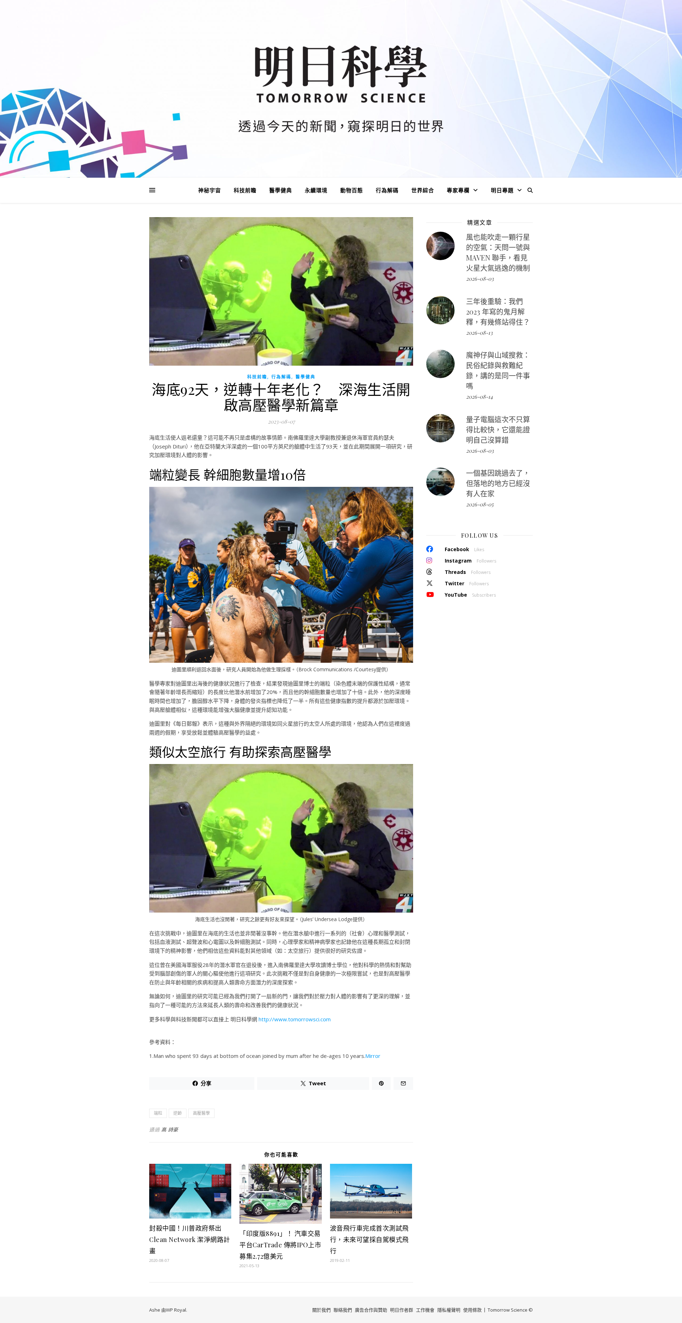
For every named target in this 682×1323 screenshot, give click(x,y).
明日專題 (502, 190)
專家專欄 (458, 190)
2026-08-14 (479, 396)
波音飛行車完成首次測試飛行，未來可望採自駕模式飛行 (369, 1239)
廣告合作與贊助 (371, 1310)
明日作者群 (401, 1310)
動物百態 (351, 190)
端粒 (158, 1113)
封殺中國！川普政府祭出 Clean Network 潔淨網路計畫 (189, 1239)
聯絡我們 (343, 1310)
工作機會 (425, 1310)
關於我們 (321, 1310)
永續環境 (316, 190)
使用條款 (472, 1310)
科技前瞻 (245, 190)
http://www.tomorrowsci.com (295, 1019)
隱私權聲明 (448, 1310)
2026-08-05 (479, 504)
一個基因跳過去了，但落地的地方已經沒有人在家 (498, 483)
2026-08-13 (479, 332)
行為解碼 (387, 190)
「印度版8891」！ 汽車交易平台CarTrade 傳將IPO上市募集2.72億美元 (280, 1244)
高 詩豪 (169, 1129)
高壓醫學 (201, 1113)
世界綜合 (422, 190)
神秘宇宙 (209, 190)
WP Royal (176, 1310)
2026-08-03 (480, 278)
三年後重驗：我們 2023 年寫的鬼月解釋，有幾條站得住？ (498, 311)
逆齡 (177, 1113)
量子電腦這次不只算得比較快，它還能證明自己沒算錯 (498, 429)
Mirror (372, 1055)
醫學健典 (280, 190)
